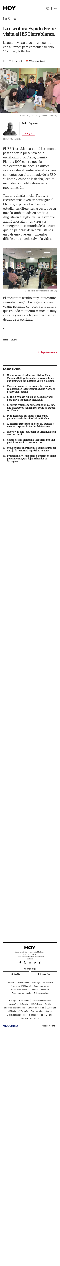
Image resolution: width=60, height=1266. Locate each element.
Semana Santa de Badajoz (18, 1004)
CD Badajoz (51, 1008)
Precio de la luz (37, 1011)
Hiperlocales (24, 1001)
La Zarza (9, 18)
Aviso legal (36, 982)
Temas (5, 340)
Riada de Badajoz (36, 1015)
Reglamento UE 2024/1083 (20, 986)
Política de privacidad (19, 990)
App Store (17, 974)
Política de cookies (41, 993)
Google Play (45, 974)
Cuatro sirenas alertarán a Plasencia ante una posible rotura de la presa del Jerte (31, 441)
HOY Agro (12, 1001)
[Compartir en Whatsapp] (16, 61)
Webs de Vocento (48, 1026)
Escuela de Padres (14, 1015)
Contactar (10, 982)
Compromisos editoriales (21, 993)
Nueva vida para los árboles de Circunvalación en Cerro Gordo (31, 433)
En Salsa (48, 1004)
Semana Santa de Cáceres (41, 1001)
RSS (24, 1015)
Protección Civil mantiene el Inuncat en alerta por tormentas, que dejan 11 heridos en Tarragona (31, 458)
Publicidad (34, 990)
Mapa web (45, 990)
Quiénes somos (23, 982)
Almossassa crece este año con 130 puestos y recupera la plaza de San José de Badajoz (30, 425)
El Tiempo (50, 1015)
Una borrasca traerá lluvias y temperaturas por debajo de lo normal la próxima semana (31, 449)
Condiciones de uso (42, 986)
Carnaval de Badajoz (36, 1008)
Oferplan (49, 1011)
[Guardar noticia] (4, 61)
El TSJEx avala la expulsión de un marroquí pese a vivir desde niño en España (30, 398)
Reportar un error (49, 352)
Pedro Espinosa (30, 123)
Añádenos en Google (37, 61)
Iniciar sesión (48, 8)
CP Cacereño (23, 1011)
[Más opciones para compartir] (21, 61)
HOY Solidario (36, 1004)
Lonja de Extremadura (30, 1018)
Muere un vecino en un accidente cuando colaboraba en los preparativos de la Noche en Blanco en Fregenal (31, 389)
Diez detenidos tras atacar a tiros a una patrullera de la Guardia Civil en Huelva (28, 417)
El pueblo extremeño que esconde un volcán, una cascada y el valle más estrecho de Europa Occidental (31, 408)
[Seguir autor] (28, 133)
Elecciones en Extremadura (14, 1008)
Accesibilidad (48, 982)
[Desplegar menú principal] (55, 8)
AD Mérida (12, 1011)
